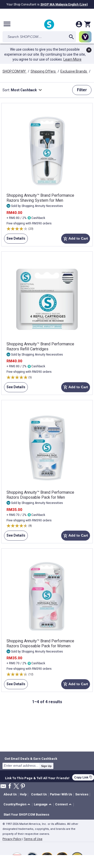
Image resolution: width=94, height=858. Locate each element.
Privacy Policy (12, 839)
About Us (10, 794)
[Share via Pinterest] (23, 786)
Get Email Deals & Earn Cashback (31, 758)
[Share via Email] (3, 787)
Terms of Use (33, 839)
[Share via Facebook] (10, 786)
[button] (17, 805)
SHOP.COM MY (15, 71)
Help (23, 794)
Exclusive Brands (74, 71)
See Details (14, 240)
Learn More (72, 59)
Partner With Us (61, 794)
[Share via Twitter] (16, 786)
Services (81, 794)
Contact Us (39, 794)
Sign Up (46, 765)
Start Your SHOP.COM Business (26, 814)
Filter (82, 90)
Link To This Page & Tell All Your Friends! (37, 777)
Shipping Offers (43, 71)
